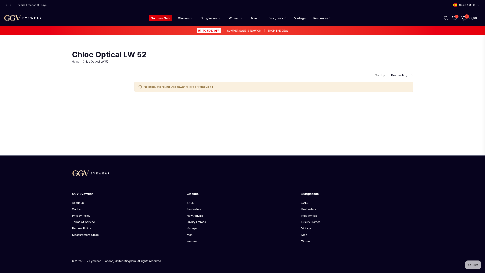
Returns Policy (81, 228)
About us (78, 203)
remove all (205, 87)
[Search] (446, 18)
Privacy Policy (81, 215)
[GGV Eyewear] (23, 18)
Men (189, 235)
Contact (77, 209)
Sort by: (380, 75)
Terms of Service (83, 222)
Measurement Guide (85, 235)
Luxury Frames (196, 222)
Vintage (192, 228)
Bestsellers (194, 209)
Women (192, 241)
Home (75, 61)
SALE (190, 203)
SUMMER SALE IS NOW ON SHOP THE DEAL (243, 30)
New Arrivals (195, 215)
